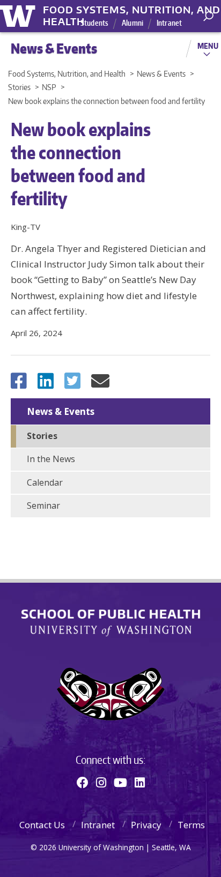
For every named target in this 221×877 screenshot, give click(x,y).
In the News (51, 459)
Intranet (169, 22)
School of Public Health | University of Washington (111, 623)
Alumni (132, 22)
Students (94, 22)
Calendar (45, 482)
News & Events (60, 411)
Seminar (43, 505)
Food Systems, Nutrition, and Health (131, 10)
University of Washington (19, 15)
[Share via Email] (100, 384)
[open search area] (208, 16)
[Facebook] (83, 782)
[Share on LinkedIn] (46, 384)
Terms (191, 825)
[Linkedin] (140, 782)
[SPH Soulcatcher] (110, 693)
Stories (42, 436)
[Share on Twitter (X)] (72, 384)
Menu (207, 45)
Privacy (146, 825)
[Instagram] (101, 782)
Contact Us (42, 825)
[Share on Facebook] (19, 384)
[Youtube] (120, 782)
